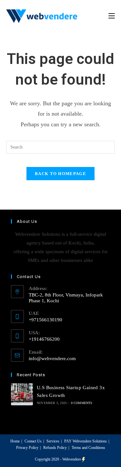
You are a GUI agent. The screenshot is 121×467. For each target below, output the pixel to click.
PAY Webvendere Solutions (85, 441)
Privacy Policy (27, 447)
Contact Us (33, 441)
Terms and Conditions (88, 447)
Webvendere (71, 459)
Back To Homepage (60, 173)
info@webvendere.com (52, 358)
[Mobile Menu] (111, 16)
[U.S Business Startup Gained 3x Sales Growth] (22, 394)
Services (52, 441)
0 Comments (82, 403)
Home (15, 441)
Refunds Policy (55, 447)
